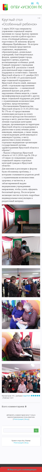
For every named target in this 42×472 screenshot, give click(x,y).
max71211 (26, 396)
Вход (26, 443)
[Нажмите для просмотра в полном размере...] (21, 219)
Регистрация (18, 443)
